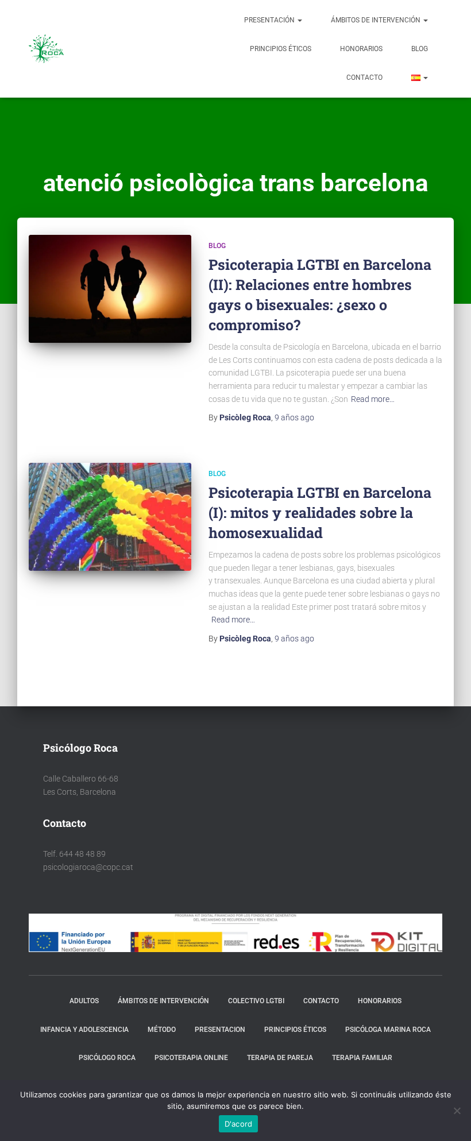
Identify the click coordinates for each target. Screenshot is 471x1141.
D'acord (239, 1123)
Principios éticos (280, 49)
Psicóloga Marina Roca (388, 1030)
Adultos (84, 1001)
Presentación (270, 20)
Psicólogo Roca (107, 1058)
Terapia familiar (362, 1058)
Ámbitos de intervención (376, 20)
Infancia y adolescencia (84, 1030)
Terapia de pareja (280, 1058)
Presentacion (220, 1030)
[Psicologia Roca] (46, 48)
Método (162, 1030)
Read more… (373, 399)
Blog (419, 49)
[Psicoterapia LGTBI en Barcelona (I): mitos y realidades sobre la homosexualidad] (110, 517)
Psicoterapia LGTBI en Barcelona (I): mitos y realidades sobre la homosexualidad (320, 512)
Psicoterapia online (191, 1058)
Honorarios (361, 49)
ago (294, 417)
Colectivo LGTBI (256, 1001)
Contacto (364, 78)
